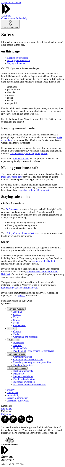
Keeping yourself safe (17, 57)
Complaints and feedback (25, 336)
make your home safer (11, 176)
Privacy (11, 389)
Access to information (17, 398)
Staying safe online (16, 63)
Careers (17, 314)
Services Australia (16, 309)
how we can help (21, 158)
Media (16, 322)
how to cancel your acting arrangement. (28, 153)
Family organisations (23, 365)
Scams (16, 320)
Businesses (13, 340)
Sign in (7, 15)
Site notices (12, 392)
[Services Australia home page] (6, 13)
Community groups (16, 354)
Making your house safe (18, 60)
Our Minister (19, 325)
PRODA (17, 345)
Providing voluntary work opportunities (32, 362)
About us (17, 311)
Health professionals (17, 368)
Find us (16, 334)
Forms (16, 317)
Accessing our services (18, 400)
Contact (11, 328)
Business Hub (20, 348)
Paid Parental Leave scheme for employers (33, 351)
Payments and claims (23, 376)
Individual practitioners (24, 382)
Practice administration (24, 379)
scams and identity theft (43, 261)
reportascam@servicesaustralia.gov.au (19, 287)
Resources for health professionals (29, 384)
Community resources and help (28, 359)
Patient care (18, 373)
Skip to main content (11, 2)
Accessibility (13, 395)
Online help (21, 18)
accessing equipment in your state (34, 190)
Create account (8, 18)
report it (21, 295)
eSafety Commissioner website (20, 233)
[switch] (10, 24)
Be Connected (12, 209)
